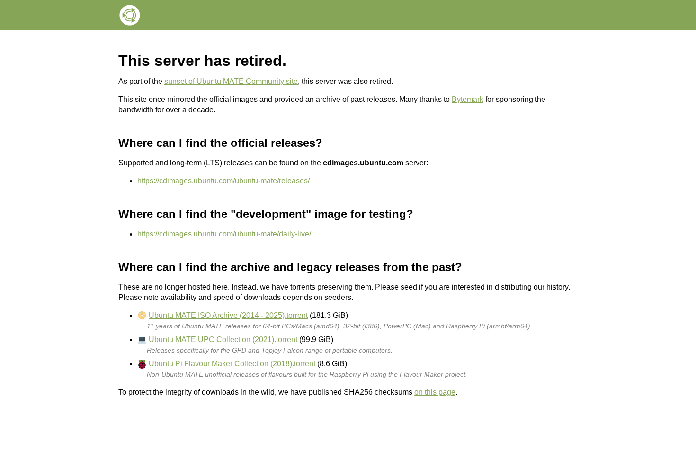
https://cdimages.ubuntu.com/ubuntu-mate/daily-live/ (224, 234)
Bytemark (467, 99)
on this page (434, 392)
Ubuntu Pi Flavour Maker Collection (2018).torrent (232, 364)
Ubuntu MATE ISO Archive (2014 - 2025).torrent (228, 315)
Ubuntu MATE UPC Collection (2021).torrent (223, 339)
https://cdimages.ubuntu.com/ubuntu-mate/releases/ (223, 181)
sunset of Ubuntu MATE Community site (231, 81)
